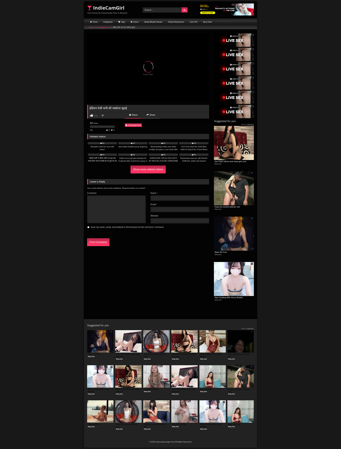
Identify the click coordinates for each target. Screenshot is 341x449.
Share (152, 115)
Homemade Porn (103, 27)
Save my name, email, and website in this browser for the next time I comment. (127, 227)
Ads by (247, 124)
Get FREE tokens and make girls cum (230, 161)
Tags (123, 22)
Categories (108, 22)
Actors (136, 22)
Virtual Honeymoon (176, 22)
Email (154, 204)
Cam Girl (193, 22)
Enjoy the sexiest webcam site (227, 207)
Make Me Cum (221, 252)
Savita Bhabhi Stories (153, 22)
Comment (91, 193)
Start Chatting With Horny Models (229, 297)
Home (95, 22)
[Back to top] (333, 441)
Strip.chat (218, 164)
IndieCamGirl (108, 8)
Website (154, 216)
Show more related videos (148, 169)
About (134, 115)
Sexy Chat (207, 22)
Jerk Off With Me (151, 389)
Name (154, 193)
